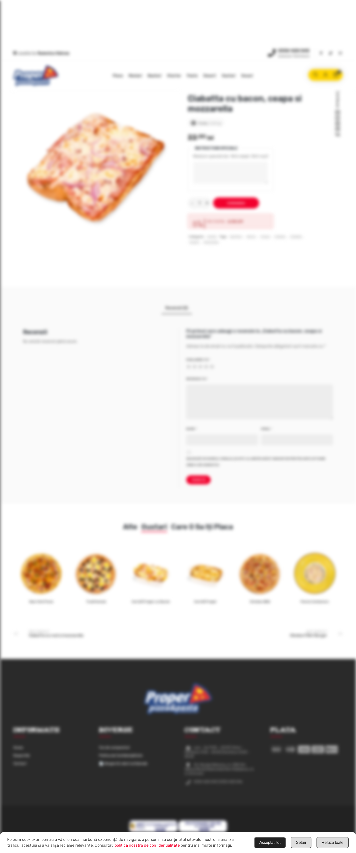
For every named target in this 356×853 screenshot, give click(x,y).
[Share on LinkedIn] (337, 129)
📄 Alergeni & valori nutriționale (123, 764)
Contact (20, 764)
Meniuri (135, 75)
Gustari (228, 75)
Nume (191, 429)
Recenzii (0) (176, 308)
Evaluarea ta (198, 359)
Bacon (251, 236)
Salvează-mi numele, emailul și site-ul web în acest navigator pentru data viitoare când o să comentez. (255, 462)
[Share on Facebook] (337, 112)
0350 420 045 (294, 50)
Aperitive (236, 236)
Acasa (18, 748)
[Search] (315, 75)
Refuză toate (332, 842)
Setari (301, 842)
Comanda (236, 203)
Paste (192, 75)
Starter (174, 75)
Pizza (118, 75)
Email (266, 429)
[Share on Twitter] (337, 118)
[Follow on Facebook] (321, 53)
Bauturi (154, 75)
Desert (209, 75)
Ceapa (265, 236)
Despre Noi (21, 756)
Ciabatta (296, 236)
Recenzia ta (197, 379)
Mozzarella (211, 242)
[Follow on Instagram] (340, 53)
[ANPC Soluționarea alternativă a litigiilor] (153, 831)
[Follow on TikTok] (330, 53)
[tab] (176, 308)
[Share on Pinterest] (337, 124)
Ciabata (280, 236)
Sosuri (247, 75)
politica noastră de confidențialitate (147, 845)
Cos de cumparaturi (114, 748)
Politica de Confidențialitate (121, 756)
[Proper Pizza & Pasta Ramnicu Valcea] (35, 75)
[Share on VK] (338, 135)
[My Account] (325, 75)
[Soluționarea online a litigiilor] (202, 831)
